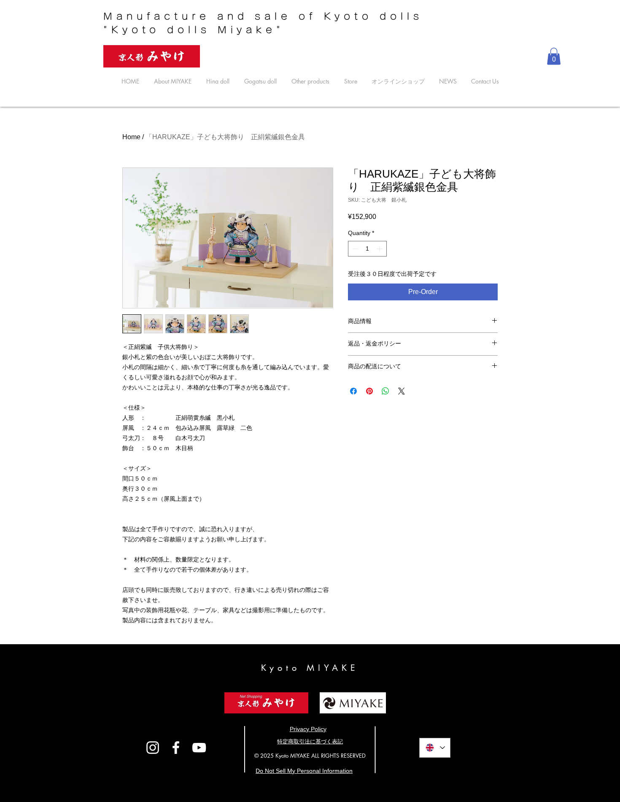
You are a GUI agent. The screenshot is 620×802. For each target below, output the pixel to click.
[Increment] (380, 248)
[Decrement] (354, 248)
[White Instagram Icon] (152, 747)
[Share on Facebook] (353, 391)
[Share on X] (401, 391)
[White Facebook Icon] (175, 747)
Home (131, 136)
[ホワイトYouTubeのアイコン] (199, 747)
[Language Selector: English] (434, 748)
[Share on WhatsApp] (385, 391)
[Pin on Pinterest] (369, 391)
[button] (554, 56)
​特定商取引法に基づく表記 (310, 741)
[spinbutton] (367, 248)
